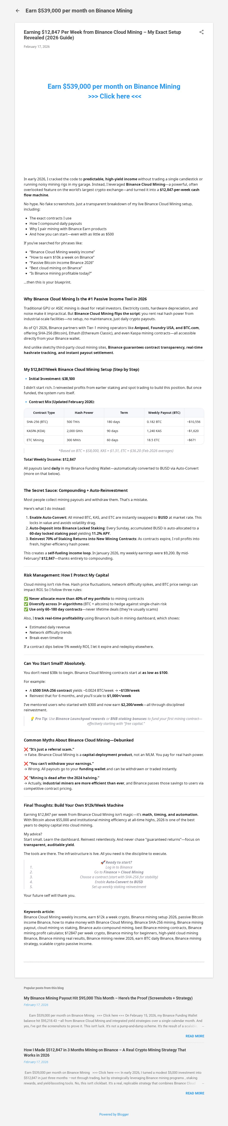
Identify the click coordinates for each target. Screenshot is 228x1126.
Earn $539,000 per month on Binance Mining (79, 11)
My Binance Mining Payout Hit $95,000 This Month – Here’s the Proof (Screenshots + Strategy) (108, 998)
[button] (201, 32)
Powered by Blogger (114, 1114)
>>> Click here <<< (114, 96)
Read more (195, 1036)
